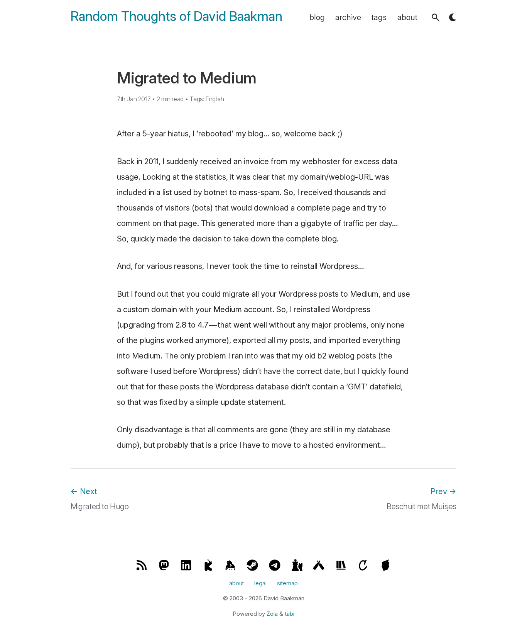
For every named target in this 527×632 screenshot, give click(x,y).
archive (348, 17)
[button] (436, 17)
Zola (272, 613)
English (214, 99)
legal (260, 583)
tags (379, 17)
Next (84, 491)
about (407, 17)
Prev (443, 491)
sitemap (287, 583)
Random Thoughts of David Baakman (176, 16)
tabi (289, 613)
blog (317, 17)
